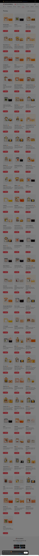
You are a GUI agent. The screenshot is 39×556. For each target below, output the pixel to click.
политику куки (20, 553)
